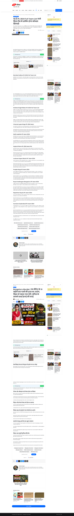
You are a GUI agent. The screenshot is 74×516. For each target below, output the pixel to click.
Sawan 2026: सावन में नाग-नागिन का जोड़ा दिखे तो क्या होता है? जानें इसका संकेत (51, 88)
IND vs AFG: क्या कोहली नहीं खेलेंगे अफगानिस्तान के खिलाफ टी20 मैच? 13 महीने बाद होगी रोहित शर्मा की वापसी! (57, 59)
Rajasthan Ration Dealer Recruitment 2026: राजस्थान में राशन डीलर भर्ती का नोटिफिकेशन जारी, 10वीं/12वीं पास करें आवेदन (58, 99)
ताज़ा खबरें (17, 10)
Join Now (42, 54)
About (59, 514)
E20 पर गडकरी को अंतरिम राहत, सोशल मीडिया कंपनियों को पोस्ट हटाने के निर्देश (38, 66)
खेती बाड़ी (26, 10)
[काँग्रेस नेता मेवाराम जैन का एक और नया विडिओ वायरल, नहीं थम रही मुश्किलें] (50, 51)
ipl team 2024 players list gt (22, 228)
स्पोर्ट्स (36, 10)
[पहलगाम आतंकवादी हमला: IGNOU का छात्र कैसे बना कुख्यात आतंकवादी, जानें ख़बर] (28, 272)
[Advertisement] (28, 43)
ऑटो (38, 10)
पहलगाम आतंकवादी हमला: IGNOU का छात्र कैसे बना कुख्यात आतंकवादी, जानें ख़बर (28, 276)
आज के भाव (23, 10)
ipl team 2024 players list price (34, 228)
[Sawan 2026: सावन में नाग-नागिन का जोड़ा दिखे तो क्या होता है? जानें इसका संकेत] (51, 84)
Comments (59, 30)
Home (13, 10)
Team (61, 514)
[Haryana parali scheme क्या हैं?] (50, 35)
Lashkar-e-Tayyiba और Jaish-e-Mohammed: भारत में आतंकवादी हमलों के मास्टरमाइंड (18, 276)
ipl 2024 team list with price (23, 226)
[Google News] (30, 234)
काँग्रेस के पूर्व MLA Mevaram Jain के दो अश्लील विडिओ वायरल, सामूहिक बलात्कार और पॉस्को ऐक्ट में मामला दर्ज (56, 39)
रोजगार (33, 10)
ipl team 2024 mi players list (34, 226)
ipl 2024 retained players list (35, 224)
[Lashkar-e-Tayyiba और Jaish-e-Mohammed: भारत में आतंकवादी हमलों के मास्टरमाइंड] (18, 272)
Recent (54, 30)
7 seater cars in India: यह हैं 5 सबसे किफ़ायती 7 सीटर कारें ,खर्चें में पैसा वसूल (57, 44)
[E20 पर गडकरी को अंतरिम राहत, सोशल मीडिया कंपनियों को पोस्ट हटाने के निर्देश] (31, 66)
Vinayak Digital (28, 514)
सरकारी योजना (30, 10)
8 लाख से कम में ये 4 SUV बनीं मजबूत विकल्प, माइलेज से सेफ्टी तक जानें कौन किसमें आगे (57, 88)
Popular (49, 30)
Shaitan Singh (16, 30)
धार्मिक (41, 10)
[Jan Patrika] (16, 5)
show (30, 61)
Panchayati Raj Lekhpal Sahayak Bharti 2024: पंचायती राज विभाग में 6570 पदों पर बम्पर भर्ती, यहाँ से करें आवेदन (39, 276)
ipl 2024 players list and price (23, 224)
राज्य (19, 10)
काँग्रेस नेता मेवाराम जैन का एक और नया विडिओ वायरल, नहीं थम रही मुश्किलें (57, 49)
